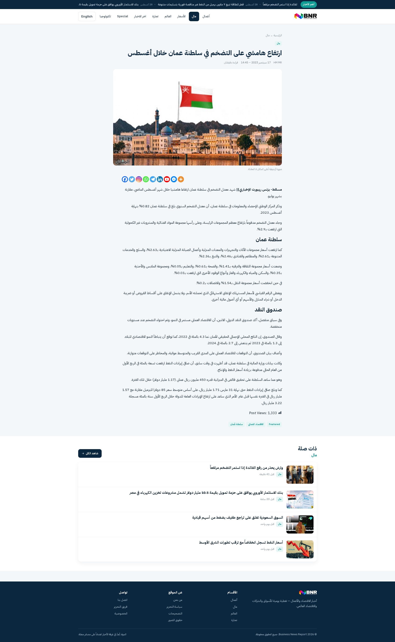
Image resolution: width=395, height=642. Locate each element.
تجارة (155, 16)
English (87, 16)
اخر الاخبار (140, 16)
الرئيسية (278, 35)
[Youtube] (167, 179)
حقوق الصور (175, 620)
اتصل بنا (122, 600)
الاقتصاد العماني (201, 320)
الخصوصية (121, 613)
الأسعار (182, 16)
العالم (168, 16)
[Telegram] (153, 179)
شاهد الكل (92, 453)
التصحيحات (175, 613)
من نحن (177, 600)
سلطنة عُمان (236, 424)
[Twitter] (132, 179)
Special (122, 16)
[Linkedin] (160, 179)
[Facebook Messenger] (174, 179)
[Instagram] (139, 179)
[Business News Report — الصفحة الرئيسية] (305, 16)
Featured (274, 424)
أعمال (206, 16)
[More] (181, 179)
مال (194, 16)
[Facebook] (125, 179)
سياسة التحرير (174, 607)
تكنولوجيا (105, 16)
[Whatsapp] (146, 179)
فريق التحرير (120, 607)
